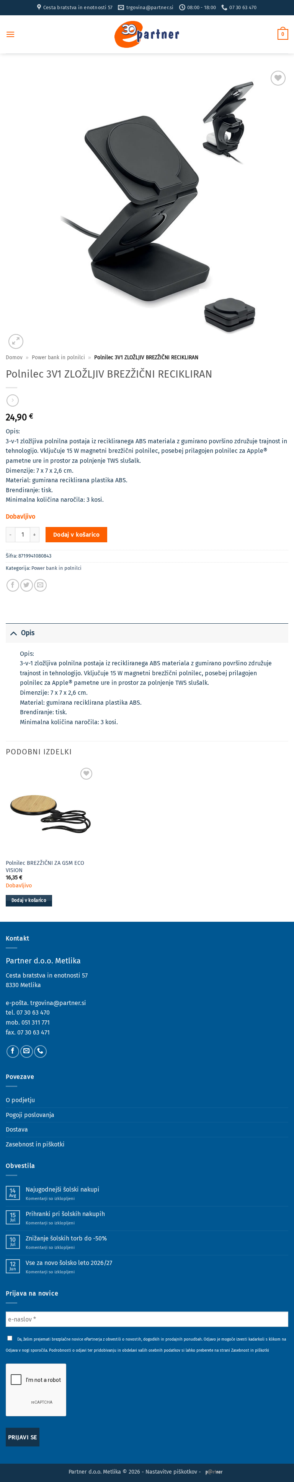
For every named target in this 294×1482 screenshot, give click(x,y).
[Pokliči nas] (40, 1051)
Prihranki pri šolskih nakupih (65, 1214)
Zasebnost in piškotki (35, 1144)
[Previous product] (12, 400)
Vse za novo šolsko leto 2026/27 (69, 1262)
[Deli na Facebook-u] (13, 585)
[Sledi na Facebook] (13, 1051)
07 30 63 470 (33, 1012)
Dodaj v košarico (76, 534)
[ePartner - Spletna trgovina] (147, 34)
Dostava (17, 1129)
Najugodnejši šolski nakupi (63, 1189)
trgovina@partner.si (58, 1003)
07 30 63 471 (33, 1032)
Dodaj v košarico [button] (29, 900)
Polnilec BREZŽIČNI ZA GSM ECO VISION (45, 867)
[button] (10, 34)
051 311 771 (35, 1022)
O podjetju (20, 1100)
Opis (27, 633)
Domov (14, 357)
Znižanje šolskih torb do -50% (66, 1238)
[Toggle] (13, 633)
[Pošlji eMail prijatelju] (40, 585)
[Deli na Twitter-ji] (26, 585)
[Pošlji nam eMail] (26, 1051)
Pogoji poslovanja (30, 1115)
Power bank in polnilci (58, 357)
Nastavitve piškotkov (171, 1472)
